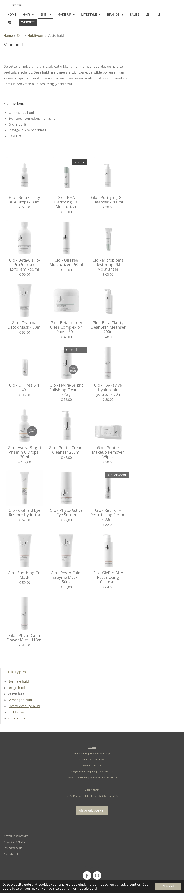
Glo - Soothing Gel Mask (24, 575)
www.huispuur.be (92, 765)
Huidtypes (35, 35)
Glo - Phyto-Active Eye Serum (66, 512)
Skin (20, 35)
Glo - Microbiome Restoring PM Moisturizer (108, 264)
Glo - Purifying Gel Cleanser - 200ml (108, 199)
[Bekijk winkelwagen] (9, 22)
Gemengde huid (20, 700)
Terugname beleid (13, 847)
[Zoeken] (158, 15)
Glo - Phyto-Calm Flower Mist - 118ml (24, 637)
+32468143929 (105, 771)
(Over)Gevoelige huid (24, 706)
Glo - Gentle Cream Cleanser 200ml (66, 449)
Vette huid (56, 35)
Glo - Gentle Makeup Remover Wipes (108, 452)
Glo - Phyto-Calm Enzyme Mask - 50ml (66, 577)
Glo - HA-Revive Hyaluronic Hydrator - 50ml (107, 389)
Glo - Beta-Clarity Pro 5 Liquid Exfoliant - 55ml (24, 264)
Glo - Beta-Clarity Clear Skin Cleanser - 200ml (108, 327)
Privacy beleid (11, 854)
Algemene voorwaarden (16, 835)
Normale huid (18, 681)
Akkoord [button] (168, 886)
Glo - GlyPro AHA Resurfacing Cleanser (108, 577)
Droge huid (16, 687)
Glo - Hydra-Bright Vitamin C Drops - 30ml (24, 452)
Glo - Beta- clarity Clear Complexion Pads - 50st (66, 327)
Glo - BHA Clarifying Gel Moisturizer (66, 202)
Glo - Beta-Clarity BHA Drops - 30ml (24, 199)
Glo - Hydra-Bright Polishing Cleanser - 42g (66, 389)
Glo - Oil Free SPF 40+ (24, 387)
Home (8, 35)
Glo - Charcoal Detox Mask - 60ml (25, 324)
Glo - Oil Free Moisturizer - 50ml (66, 262)
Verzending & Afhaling (15, 842)
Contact (92, 747)
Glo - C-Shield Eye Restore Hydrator (24, 512)
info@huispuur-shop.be (83, 771)
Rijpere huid (17, 718)
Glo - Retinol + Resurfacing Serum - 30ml (107, 515)
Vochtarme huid (20, 712)
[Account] (147, 15)
